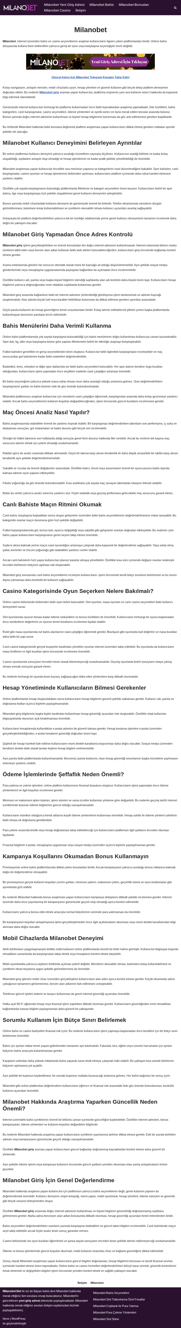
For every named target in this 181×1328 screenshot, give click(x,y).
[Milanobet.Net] (20, 7)
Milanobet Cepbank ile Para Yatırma (115, 1305)
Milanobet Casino (57, 10)
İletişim (80, 10)
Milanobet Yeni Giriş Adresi (64, 5)
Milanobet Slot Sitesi (106, 1319)
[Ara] (175, 7)
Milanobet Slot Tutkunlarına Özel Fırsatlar (119, 1299)
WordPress (18, 1318)
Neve (6, 1318)
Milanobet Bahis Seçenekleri (111, 1292)
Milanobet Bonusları (134, 5)
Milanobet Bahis (101, 5)
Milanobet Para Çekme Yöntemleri (114, 1312)
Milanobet (97, 1282)
